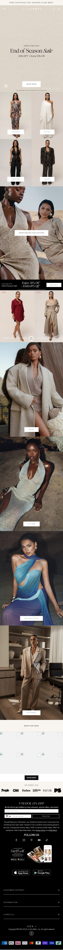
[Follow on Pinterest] (31, 840)
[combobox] (8, 816)
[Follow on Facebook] (16, 840)
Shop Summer (31, 524)
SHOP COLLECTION (31, 84)
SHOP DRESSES (16, 132)
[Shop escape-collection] (31, 48)
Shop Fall (31, 429)
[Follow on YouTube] (39, 840)
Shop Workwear (31, 713)
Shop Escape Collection (31, 233)
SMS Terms (53, 830)
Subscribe (46, 816)
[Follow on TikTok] (46, 840)
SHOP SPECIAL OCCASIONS (31, 618)
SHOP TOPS (47, 132)
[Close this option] (31, 934)
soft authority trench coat (47, 338)
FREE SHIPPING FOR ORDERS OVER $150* (31, 2)
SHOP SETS (47, 179)
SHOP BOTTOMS (16, 179)
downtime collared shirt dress (14, 338)
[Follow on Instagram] (23, 840)
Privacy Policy (41, 830)
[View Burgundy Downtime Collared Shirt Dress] (17, 316)
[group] (31, 285)
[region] (31, 48)
